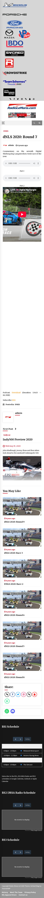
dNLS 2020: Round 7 (20, 137)
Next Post (8, 429)
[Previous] (15, 739)
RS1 (15, 776)
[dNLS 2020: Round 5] (22, 631)
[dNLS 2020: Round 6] (22, 599)
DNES (5, 131)
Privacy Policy (30, 892)
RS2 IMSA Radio (23, 776)
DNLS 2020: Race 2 (13, 584)
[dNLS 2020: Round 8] (22, 662)
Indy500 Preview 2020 (18, 439)
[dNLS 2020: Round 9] (22, 506)
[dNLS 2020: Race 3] (22, 537)
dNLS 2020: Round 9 (14, 522)
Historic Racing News (31, 755)
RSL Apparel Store (9, 895)
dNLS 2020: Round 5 (14, 646)
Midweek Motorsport (31, 751)
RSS (14, 400)
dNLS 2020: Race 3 (13, 553)
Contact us (23, 895)
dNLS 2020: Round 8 (14, 677)
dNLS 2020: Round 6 (14, 615)
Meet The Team (16, 892)
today (27, 739)
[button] (34, 122)
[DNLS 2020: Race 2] (22, 568)
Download (16, 392)
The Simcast (27, 765)
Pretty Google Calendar (36, 830)
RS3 (34, 776)
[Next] (20, 739)
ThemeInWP (6, 888)
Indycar (6, 435)
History (5, 892)
